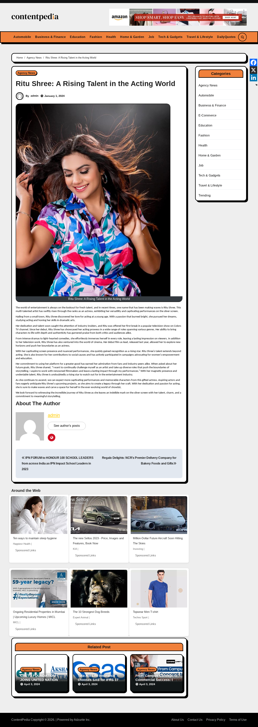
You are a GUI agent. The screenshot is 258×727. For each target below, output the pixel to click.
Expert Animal (80, 617)
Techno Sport (140, 617)
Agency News (26, 72)
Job (151, 37)
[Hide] (256, 84)
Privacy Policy (215, 719)
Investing (138, 549)
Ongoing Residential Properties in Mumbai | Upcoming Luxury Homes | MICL (39, 614)
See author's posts (67, 425)
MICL (16, 622)
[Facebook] (253, 62)
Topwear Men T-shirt (145, 611)
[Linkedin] (253, 77)
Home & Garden (132, 37)
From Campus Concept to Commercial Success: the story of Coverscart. (156, 680)
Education (78, 37)
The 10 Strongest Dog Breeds (91, 611)
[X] (253, 70)
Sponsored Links (25, 550)
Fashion (96, 37)
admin (35, 95)
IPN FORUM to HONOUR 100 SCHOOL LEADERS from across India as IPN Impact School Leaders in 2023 (57, 463)
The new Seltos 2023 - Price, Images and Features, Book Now (98, 541)
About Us (177, 719)
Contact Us (195, 719)
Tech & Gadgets (170, 37)
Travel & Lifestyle (200, 37)
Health (111, 37)
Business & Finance (50, 37)
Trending (205, 195)
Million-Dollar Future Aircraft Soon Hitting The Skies (158, 541)
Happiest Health (21, 543)
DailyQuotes (226, 37)
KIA (75, 549)
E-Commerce (208, 115)
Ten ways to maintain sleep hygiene (35, 538)
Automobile (22, 37)
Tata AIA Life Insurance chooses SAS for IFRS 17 (98, 678)
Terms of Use (238, 719)
